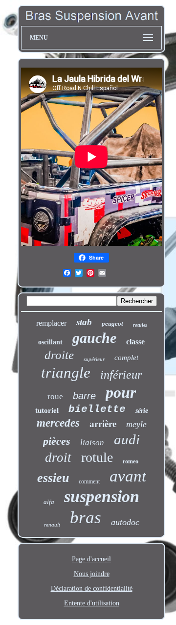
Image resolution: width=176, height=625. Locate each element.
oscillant (50, 342)
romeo (130, 461)
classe (135, 341)
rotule (97, 457)
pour (121, 392)
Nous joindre (92, 573)
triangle (65, 372)
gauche (94, 338)
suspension (101, 496)
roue (55, 396)
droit (58, 457)
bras (85, 517)
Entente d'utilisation (91, 603)
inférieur (121, 374)
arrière (102, 424)
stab (84, 322)
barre (84, 395)
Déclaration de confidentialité (91, 588)
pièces (56, 441)
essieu (53, 478)
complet (126, 357)
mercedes (58, 423)
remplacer (51, 323)
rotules (140, 325)
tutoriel (47, 410)
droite (59, 354)
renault (52, 525)
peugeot (112, 323)
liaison (92, 442)
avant (128, 476)
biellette (97, 409)
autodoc (125, 522)
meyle (136, 424)
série (141, 410)
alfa (49, 501)
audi (127, 439)
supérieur (94, 359)
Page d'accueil (91, 559)
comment (89, 481)
